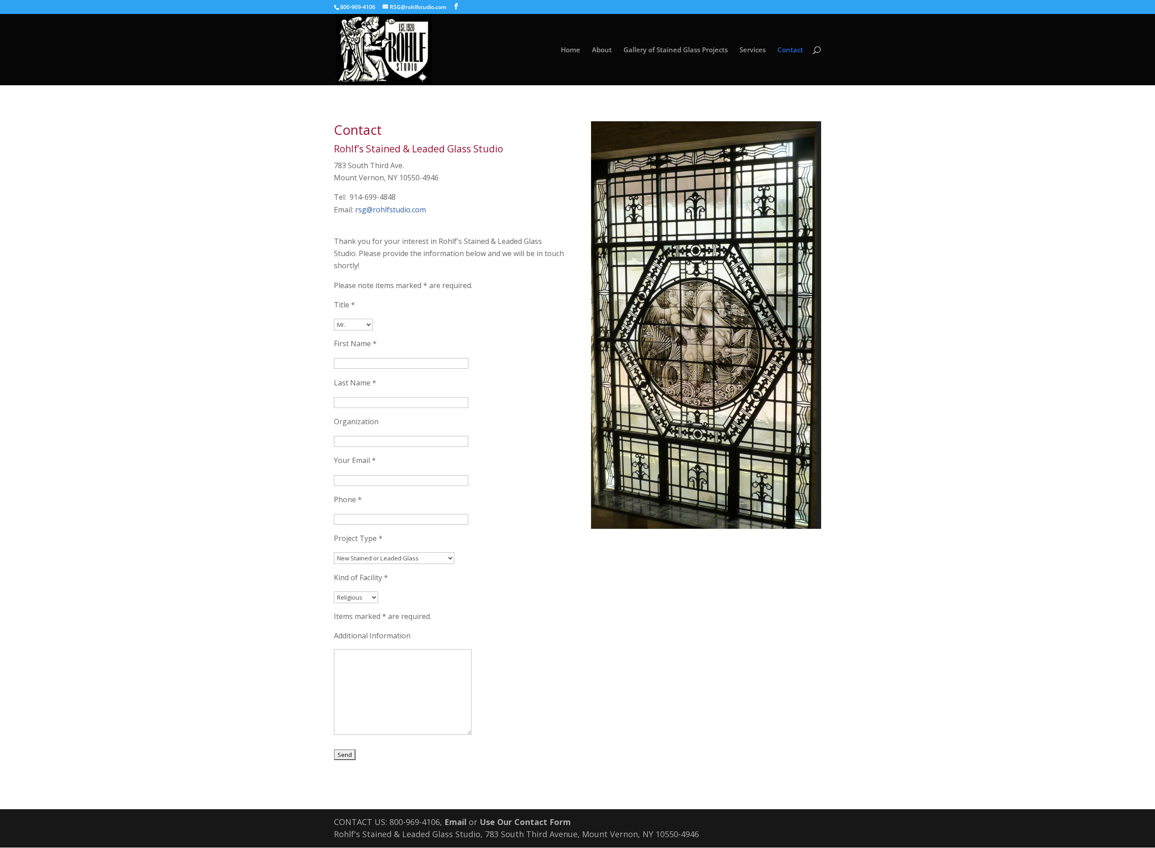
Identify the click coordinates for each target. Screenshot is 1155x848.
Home (570, 50)
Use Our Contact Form (525, 821)
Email (455, 821)
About (602, 50)
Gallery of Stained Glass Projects (676, 50)
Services (752, 50)
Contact (790, 50)
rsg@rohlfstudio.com (390, 210)
